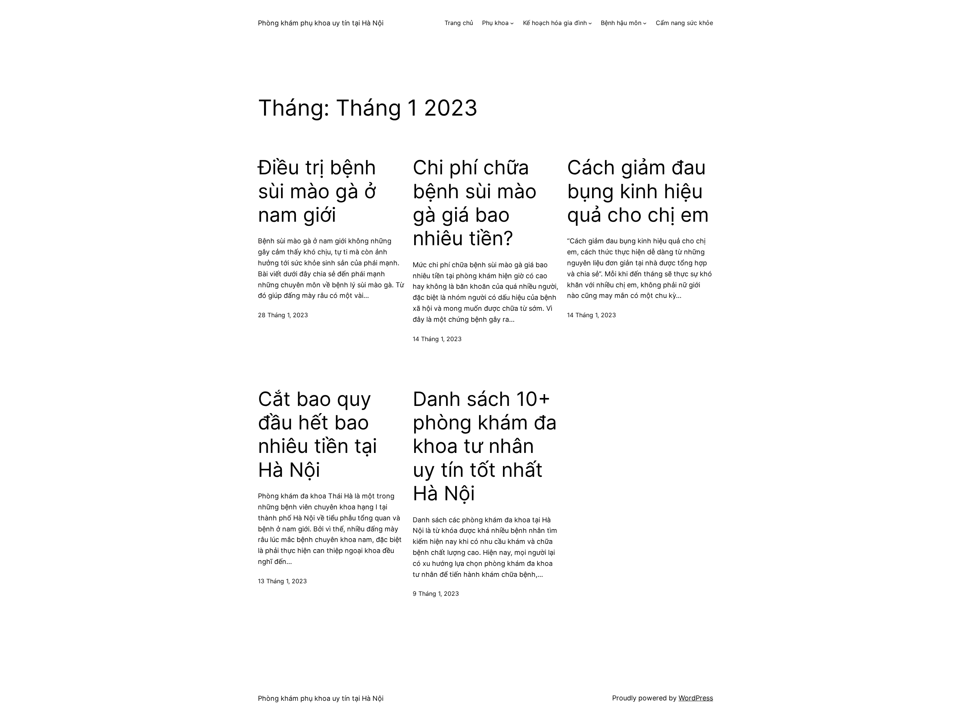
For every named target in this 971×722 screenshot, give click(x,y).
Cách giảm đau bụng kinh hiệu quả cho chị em (638, 191)
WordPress (696, 698)
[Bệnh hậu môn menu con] (645, 23)
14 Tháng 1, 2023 (437, 339)
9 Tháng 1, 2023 (436, 593)
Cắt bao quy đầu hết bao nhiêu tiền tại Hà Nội (317, 434)
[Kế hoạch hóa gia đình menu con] (590, 23)
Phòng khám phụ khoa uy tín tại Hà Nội (320, 23)
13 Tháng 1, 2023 (282, 581)
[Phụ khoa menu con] (512, 23)
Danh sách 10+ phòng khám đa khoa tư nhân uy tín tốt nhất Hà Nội (485, 446)
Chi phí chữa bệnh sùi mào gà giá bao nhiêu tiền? (475, 203)
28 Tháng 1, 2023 (283, 315)
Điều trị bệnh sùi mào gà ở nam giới (317, 191)
